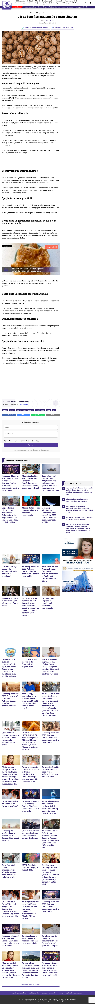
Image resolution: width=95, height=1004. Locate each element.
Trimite (30, 445)
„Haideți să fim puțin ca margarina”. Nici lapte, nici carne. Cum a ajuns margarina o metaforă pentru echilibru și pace (9, 667)
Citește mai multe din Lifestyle (31, 985)
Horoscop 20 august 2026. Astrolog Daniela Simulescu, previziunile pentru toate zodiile (50, 906)
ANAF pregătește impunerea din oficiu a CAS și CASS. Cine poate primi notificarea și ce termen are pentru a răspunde (50, 666)
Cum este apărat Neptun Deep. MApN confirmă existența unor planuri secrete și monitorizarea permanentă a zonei (50, 483)
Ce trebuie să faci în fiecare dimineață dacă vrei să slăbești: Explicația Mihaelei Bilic (50, 772)
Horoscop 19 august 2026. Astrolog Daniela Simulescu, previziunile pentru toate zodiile (10, 941)
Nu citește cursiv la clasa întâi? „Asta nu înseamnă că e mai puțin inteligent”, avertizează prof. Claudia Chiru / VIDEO (30, 910)
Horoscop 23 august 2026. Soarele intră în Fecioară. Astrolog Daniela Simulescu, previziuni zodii (10, 699)
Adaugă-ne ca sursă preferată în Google (36, 27)
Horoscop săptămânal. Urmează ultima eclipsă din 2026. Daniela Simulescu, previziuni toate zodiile (50, 515)
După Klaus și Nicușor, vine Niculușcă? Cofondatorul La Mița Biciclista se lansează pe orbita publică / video (56, 7)
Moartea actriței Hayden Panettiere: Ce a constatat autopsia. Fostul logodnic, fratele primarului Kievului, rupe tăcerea (11, 970)
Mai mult (47, 5)
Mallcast (75, 3)
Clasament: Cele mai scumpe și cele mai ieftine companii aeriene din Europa (30, 834)
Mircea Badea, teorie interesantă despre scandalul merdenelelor (31, 511)
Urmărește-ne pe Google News (64, 27)
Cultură (51, 3)
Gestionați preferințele (48, 993)
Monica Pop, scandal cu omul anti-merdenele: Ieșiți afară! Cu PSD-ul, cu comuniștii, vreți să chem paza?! (30, 700)
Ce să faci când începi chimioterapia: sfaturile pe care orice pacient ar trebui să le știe (9, 871)
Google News (23, 405)
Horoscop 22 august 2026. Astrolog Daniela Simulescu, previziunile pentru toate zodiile (50, 738)
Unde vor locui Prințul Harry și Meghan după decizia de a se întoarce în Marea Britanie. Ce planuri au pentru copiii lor (10, 908)
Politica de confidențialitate (18, 993)
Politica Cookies (34, 993)
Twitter (25, 414)
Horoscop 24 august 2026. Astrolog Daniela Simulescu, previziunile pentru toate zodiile (30, 571)
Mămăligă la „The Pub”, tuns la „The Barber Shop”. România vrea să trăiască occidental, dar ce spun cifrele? (30, 482)
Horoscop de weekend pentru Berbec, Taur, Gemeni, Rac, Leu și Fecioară (10, 836)
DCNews (7, 5)
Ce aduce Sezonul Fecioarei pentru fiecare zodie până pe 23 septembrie (30, 939)
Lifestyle (38, 12)
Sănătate (43, 3)
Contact (61, 993)
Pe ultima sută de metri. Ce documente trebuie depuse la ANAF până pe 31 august (50, 941)
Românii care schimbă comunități (26, 3)
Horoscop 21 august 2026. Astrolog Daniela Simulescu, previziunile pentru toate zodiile (30, 806)
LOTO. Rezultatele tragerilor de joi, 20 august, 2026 (30, 867)
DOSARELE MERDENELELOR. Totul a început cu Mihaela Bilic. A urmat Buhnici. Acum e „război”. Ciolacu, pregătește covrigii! (30, 741)
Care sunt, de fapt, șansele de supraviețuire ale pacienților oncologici (10, 571)
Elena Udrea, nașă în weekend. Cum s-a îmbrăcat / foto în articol (10, 602)
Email (54, 414)
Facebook (10, 414)
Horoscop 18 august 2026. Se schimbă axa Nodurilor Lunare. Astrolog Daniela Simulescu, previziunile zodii (50, 969)
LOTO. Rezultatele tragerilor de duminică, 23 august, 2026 (29, 663)
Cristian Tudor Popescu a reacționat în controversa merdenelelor (48, 603)
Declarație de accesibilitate (74, 993)
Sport (58, 3)
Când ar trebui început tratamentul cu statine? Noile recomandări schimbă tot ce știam (10, 739)
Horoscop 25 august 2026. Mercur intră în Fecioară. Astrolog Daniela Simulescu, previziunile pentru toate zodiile (10, 483)
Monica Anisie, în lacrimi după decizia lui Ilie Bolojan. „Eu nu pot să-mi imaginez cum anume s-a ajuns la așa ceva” (79, 491)
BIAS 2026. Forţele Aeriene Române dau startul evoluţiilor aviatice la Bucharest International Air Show (50, 573)
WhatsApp (40, 414)
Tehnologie (66, 3)
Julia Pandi (50, 20)
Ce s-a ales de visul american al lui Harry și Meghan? (10, 803)
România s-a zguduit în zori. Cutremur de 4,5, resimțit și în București (79, 518)
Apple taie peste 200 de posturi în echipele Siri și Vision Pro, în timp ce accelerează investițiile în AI (50, 807)
